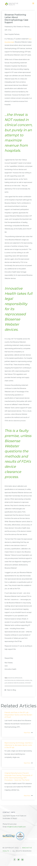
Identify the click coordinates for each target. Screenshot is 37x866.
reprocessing (20, 680)
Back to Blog (11, 690)
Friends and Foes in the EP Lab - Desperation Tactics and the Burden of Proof (18, 715)
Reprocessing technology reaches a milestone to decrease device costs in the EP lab (18, 745)
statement (28, 683)
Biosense (21, 683)
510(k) (6, 683)
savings (27, 680)
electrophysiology (10, 680)
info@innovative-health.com (16, 827)
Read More (27, 732)
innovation (11, 677)
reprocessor (18, 677)
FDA (31, 680)
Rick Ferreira (17, 26)
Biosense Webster (13, 683)
